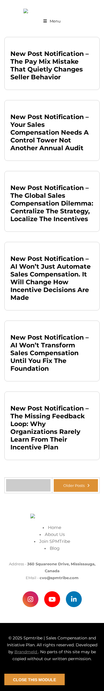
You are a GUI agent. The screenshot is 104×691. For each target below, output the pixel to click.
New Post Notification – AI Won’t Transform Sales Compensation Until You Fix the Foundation (49, 353)
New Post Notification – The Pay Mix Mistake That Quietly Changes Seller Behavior (49, 65)
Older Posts (74, 485)
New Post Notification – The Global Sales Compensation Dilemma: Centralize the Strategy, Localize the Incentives (51, 203)
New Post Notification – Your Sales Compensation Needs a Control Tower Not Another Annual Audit (49, 132)
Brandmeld (26, 651)
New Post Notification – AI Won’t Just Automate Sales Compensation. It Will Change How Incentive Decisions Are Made (50, 278)
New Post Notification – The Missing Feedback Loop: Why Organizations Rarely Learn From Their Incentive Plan (49, 427)
